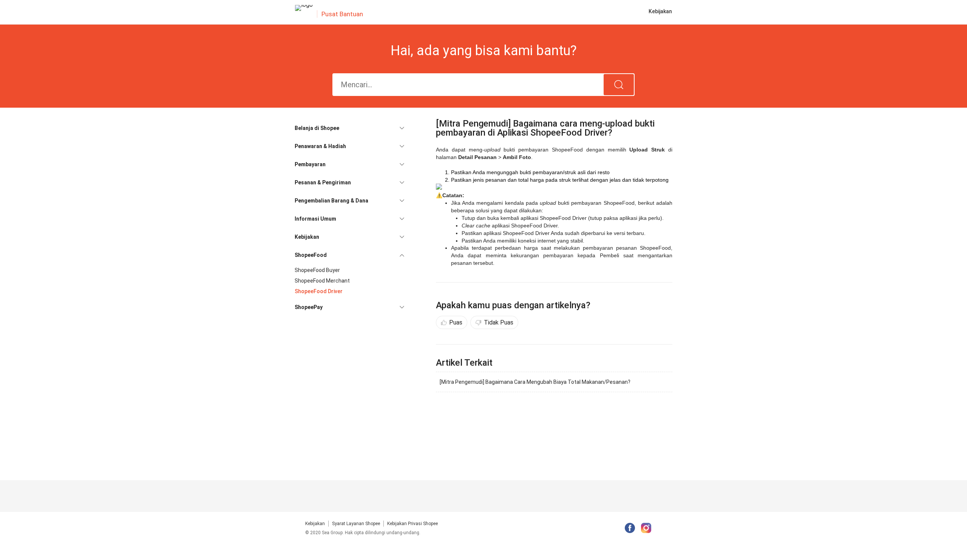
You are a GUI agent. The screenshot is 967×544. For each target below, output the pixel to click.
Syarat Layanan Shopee (356, 523)
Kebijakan (315, 523)
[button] (349, 128)
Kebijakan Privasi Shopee (412, 523)
